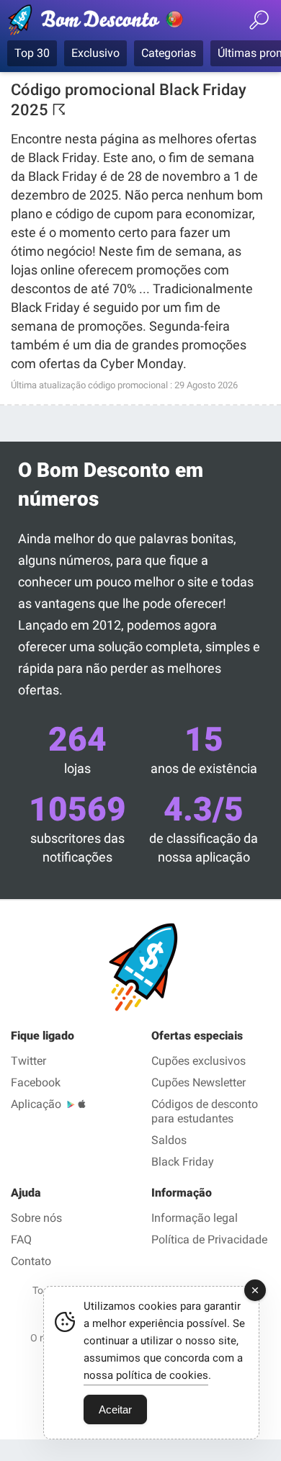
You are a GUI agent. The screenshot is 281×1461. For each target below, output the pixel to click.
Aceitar (115, 1409)
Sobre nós (36, 1218)
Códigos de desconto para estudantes (204, 1111)
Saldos (169, 1140)
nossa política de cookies (146, 1375)
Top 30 (32, 53)
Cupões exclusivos (198, 1061)
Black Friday (182, 1162)
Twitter (28, 1061)
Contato (31, 1261)
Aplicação (36, 1104)
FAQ (21, 1239)
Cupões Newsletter (198, 1082)
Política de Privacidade (209, 1239)
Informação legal (194, 1218)
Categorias (168, 53)
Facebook (36, 1082)
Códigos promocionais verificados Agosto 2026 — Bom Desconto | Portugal (97, 22)
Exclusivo (95, 53)
